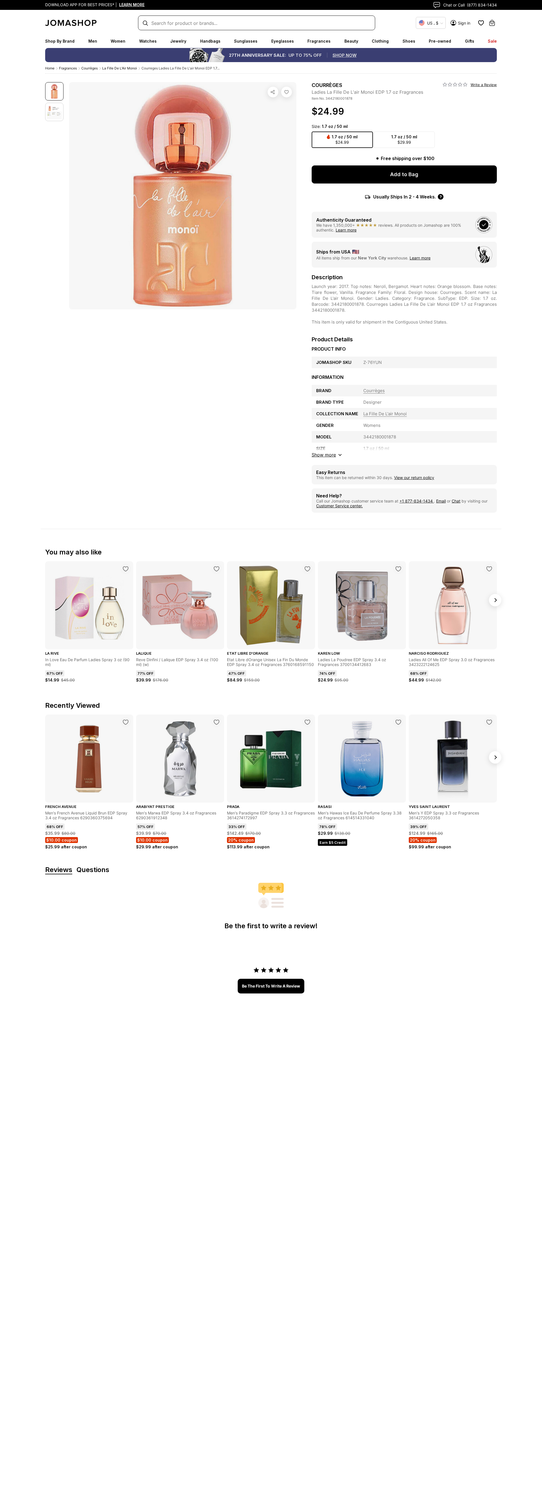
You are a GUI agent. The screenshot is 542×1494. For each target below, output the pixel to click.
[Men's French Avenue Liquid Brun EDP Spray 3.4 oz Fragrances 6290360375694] (125, 722)
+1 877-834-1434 (416, 501)
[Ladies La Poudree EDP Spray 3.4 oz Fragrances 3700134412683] (398, 568)
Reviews (58, 870)
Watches (148, 41)
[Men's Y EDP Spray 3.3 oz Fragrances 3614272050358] (489, 722)
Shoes (409, 41)
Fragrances (319, 41)
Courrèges (89, 68)
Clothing (380, 41)
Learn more (346, 230)
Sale (492, 41)
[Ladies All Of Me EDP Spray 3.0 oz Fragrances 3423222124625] (489, 568)
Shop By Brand (60, 41)
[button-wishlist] (481, 22)
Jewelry (178, 41)
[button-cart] (492, 22)
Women (118, 41)
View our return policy (414, 477)
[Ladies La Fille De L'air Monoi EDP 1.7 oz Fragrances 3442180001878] (286, 92)
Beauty (351, 41)
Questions (93, 870)
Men (92, 41)
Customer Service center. (339, 505)
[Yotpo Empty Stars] (455, 84)
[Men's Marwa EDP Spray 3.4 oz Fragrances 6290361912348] (216, 722)
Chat (456, 501)
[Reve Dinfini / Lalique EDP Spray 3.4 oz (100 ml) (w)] (216, 568)
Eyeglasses (282, 41)
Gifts (469, 41)
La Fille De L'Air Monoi (119, 68)
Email (441, 501)
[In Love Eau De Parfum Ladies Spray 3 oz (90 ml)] (125, 568)
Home (49, 68)
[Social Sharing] (273, 92)
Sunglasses (245, 41)
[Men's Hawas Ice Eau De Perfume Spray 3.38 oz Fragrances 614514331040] (398, 722)
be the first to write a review (271, 986)
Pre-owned (440, 41)
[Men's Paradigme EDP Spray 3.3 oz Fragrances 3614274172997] (307, 722)
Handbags (210, 41)
